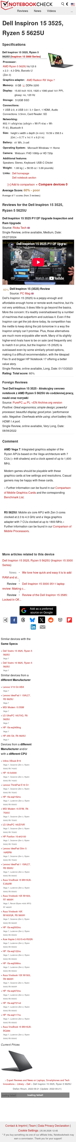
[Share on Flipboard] (69, 619)
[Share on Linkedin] (33, 627)
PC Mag (25, 293)
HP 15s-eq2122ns (12, 951)
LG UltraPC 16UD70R (14, 824)
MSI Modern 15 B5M (13, 707)
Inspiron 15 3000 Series (25, 56)
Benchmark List (14, 497)
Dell (28, 1084)
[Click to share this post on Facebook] (13, 620)
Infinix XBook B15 (12, 760)
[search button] (63, 4)
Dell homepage (20, 173)
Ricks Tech (20, 228)
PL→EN (32, 402)
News (37, 11)
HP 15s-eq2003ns (12, 927)
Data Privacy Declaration (53, 1125)
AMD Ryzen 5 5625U (15, 66)
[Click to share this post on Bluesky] (32, 620)
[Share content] (5, 620)
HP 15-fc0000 (10, 772)
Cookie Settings (28, 1130)
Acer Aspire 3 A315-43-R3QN (18, 939)
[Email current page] (42, 627)
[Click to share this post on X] (41, 619)
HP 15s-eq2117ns (12, 1014)
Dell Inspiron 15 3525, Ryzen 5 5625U (26, 560)
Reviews (22, 11)
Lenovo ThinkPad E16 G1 (16, 784)
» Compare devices (52, 184)
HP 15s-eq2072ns (12, 990)
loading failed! (9, 1095)
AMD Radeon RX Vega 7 (41, 80)
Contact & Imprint (16, 1125)
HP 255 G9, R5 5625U (14, 735)
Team (32, 1125)
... (72, 11)
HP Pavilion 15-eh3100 (14, 836)
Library (20, 1084)
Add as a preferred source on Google (41, 610)
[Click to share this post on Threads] (23, 620)
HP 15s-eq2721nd (12, 1003)
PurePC (18, 402)
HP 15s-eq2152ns (12, 796)
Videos (51, 11)
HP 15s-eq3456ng (12, 727)
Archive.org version (50, 402)
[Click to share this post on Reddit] (51, 619)
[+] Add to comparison (21, 184)
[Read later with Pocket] (60, 619)
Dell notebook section (24, 177)
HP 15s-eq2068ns (12, 963)
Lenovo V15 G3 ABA (13, 687)
